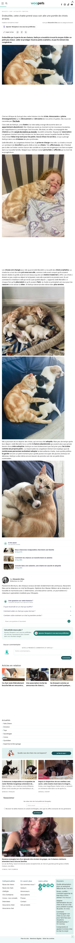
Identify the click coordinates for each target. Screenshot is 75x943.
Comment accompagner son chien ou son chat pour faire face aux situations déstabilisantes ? (64, 918)
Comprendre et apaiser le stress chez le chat (64, 929)
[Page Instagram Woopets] (65, 4)
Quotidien (7, 740)
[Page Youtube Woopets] (72, 4)
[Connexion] (72, 2)
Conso (5, 737)
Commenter (66, 658)
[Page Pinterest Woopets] (44, 885)
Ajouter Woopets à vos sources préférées (20, 27)
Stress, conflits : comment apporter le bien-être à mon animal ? (64, 894)
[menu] (2, 3)
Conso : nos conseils (9, 898)
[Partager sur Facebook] (21, 32)
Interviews (6, 901)
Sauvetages (7, 734)
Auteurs (23, 888)
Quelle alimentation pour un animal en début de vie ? (64, 886)
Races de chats (7, 888)
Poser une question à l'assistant (15, 621)
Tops (5, 730)
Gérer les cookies (48, 938)
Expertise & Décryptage (12, 744)
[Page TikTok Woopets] (68, 4)
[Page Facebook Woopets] (61, 4)
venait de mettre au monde (25, 132)
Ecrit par (50, 22)
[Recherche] (6, 3)
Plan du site (25, 938)
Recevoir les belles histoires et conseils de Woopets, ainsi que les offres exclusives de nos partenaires (38, 809)
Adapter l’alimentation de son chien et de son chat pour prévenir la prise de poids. (65, 905)
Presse (23, 898)
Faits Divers (7, 723)
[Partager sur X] (25, 32)
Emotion (6, 727)
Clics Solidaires (7, 895)
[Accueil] (37, 3)
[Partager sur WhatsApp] (17, 32)
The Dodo (16, 121)
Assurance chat (8, 908)
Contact (23, 901)
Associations (25, 895)
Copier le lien (9, 32)
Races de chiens (8, 884)
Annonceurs (25, 891)
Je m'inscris (37, 813)
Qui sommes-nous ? (28, 884)
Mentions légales (35, 938)
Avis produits (25, 905)
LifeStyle (5, 891)
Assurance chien (8, 905)
